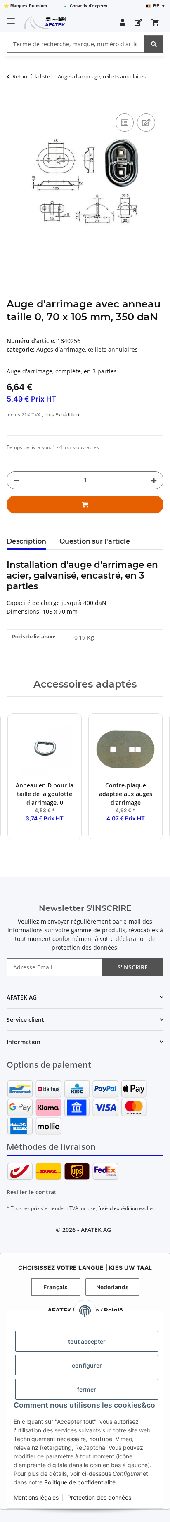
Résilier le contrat (32, 1192)
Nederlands (112, 1286)
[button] (122, 22)
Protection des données (99, 1497)
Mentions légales (36, 1497)
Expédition (67, 415)
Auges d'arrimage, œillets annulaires (87, 349)
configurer (87, 1365)
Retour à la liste (31, 76)
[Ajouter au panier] (13, 102)
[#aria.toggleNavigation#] (11, 17)
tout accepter (87, 1341)
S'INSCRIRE (133, 967)
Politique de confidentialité (80, 1482)
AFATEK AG (96, 1230)
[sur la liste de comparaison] (125, 122)
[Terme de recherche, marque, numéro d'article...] (153, 44)
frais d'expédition (118, 1208)
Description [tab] (26, 541)
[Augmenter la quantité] (154, 480)
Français (55, 1286)
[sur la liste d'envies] (146, 122)
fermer (86, 1389)
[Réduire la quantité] (16, 480)
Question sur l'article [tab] (94, 541)
